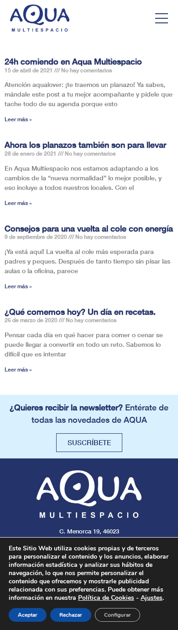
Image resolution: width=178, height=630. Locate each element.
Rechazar (70, 615)
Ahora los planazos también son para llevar (85, 145)
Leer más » (18, 119)
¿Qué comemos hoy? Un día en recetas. (80, 312)
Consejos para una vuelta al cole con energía (89, 228)
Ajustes (151, 598)
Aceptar (27, 615)
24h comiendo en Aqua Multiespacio (73, 61)
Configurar (117, 615)
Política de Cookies (106, 597)
